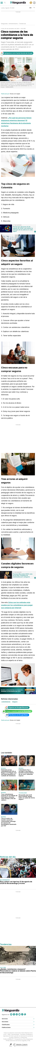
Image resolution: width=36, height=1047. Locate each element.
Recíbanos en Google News (18, 715)
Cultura (3, 967)
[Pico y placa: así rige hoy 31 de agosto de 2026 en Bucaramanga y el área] (18, 868)
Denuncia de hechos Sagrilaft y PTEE (20, 1040)
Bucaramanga (5, 880)
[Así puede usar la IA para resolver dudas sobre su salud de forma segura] (27, 785)
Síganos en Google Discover (18, 707)
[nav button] (1, 3)
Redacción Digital (15, 93)
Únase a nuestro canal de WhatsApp (18, 711)
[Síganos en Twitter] (14, 1014)
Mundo (3, 768)
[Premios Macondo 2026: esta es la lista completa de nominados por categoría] (6, 575)
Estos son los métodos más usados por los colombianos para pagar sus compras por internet (17, 605)
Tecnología (23, 793)
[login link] (34, 2)
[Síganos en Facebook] (11, 1014)
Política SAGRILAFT (8, 1039)
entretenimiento (13, 23)
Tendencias (22, 23)
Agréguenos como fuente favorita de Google (18, 53)
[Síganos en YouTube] (19, 1014)
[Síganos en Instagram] (17, 1014)
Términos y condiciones (20, 1037)
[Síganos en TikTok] (22, 1014)
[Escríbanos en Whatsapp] (25, 1014)
